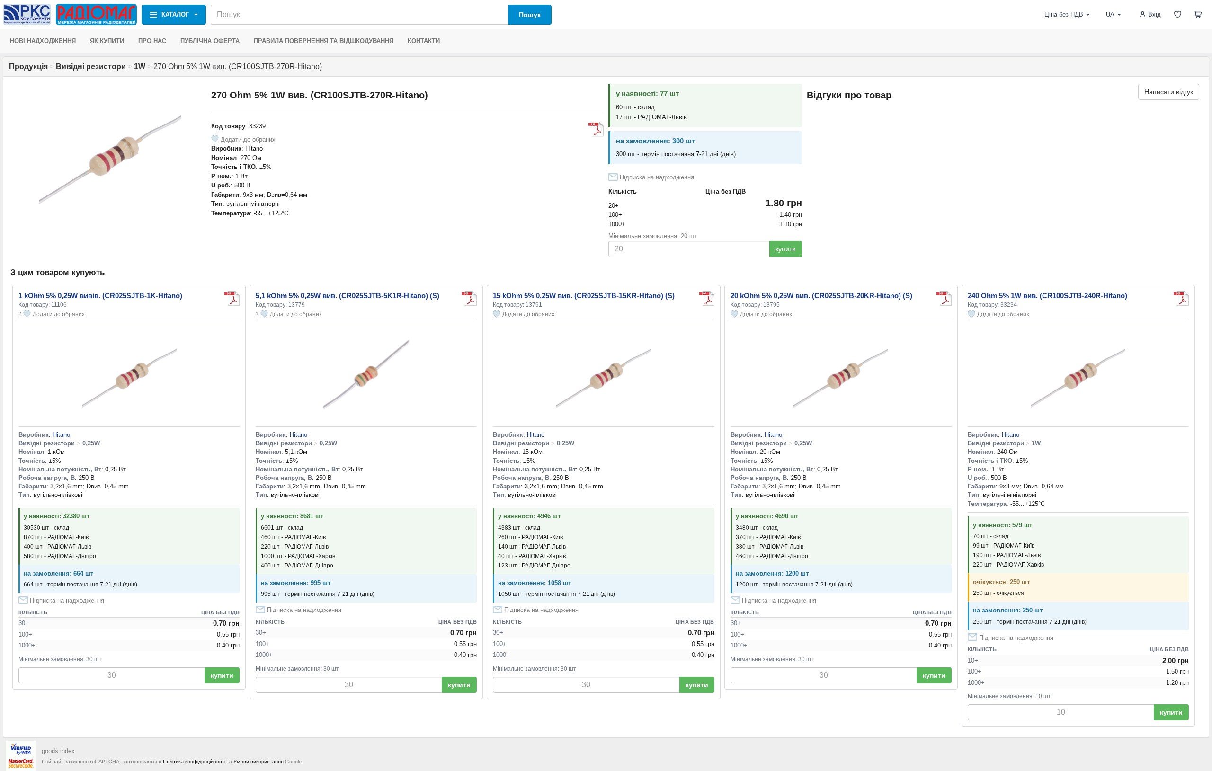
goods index (58, 750)
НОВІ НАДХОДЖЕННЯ (43, 40)
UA (1110, 14)
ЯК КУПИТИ (107, 40)
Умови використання (258, 761)
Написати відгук (1168, 92)
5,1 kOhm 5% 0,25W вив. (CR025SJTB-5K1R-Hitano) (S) (347, 296)
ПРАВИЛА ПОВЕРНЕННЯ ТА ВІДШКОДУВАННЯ (323, 40)
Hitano (254, 148)
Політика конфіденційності (194, 761)
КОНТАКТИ (424, 40)
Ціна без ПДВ (1063, 14)
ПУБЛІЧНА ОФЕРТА (210, 40)
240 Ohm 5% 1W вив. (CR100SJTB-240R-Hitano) (1047, 296)
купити (785, 249)
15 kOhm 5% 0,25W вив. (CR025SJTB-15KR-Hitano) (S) (584, 296)
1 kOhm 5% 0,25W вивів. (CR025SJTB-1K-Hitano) (100, 296)
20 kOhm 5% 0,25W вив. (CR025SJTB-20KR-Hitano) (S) (821, 296)
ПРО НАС (152, 40)
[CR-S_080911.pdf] (596, 129)
